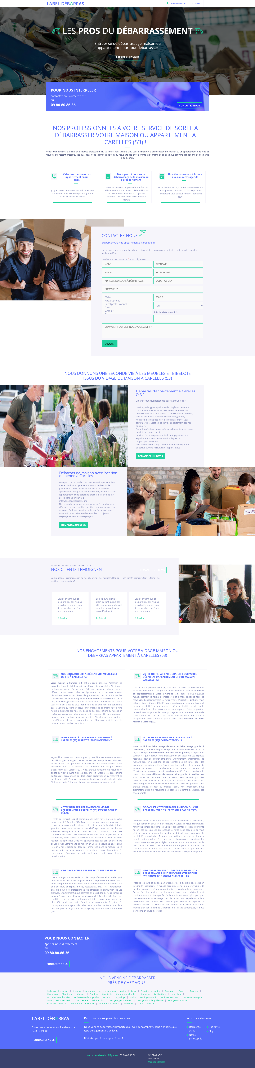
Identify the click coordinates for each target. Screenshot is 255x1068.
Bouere (182, 991)
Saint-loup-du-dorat (57, 1003)
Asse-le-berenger (107, 991)
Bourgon (194, 991)
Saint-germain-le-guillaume (150, 1000)
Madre (133, 997)
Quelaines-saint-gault (192, 997)
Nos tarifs (214, 1027)
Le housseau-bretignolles (86, 997)
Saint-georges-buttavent (120, 1000)
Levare (106, 997)
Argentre (77, 991)
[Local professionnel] (127, 304)
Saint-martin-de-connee (82, 1003)
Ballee (133, 991)
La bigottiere (160, 994)
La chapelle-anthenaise (58, 997)
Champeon (52, 994)
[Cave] (127, 307)
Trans (140, 1003)
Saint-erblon (98, 1000)
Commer (81, 994)
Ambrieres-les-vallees (57, 991)
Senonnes (128, 1003)
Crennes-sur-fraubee (126, 994)
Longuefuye (119, 997)
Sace (49, 1000)
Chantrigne (67, 994)
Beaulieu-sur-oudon (150, 991)
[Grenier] (127, 311)
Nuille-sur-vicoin (169, 997)
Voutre (150, 1003)
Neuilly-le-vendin (148, 997)
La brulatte (176, 994)
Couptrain (107, 994)
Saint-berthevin (63, 1000)
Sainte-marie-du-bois (109, 1003)
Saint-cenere (81, 1000)
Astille (123, 991)
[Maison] (127, 297)
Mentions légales (156, 1061)
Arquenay (90, 991)
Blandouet (170, 991)
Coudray (94, 994)
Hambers (145, 994)
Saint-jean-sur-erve (177, 1000)
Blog (211, 1031)
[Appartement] (127, 300)
